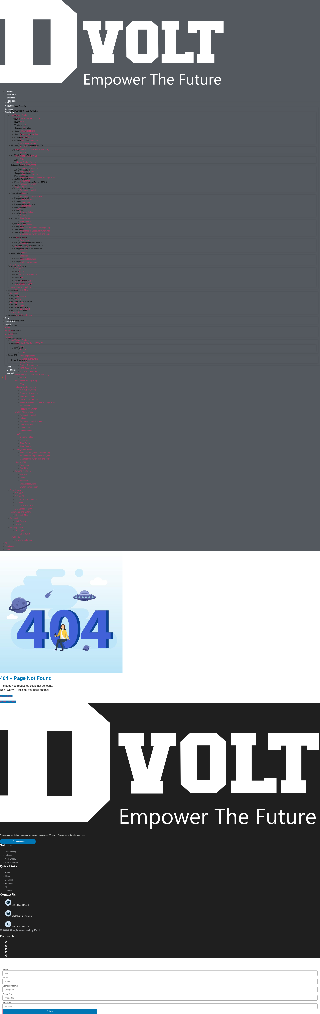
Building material (15, 338)
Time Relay (19, 229)
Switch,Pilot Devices (19, 193)
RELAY (14, 218)
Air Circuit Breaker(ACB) (26, 156)
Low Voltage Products (17, 106)
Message (6, 1002)
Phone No (7, 994)
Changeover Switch (23, 225)
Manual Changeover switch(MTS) (28, 242)
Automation (12, 325)
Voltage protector (27, 131)
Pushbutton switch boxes (31, 196)
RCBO (17, 122)
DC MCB (19, 268)
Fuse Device (16, 253)
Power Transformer (19, 360)
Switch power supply (29, 262)
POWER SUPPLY (18, 266)
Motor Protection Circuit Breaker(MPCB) (30, 182)
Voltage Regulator (28, 259)
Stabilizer (24, 256)
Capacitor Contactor (29, 168)
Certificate (11, 370)
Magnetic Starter (27, 171)
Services (11, 98)
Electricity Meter (17, 320)
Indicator (24, 193)
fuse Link (24, 243)
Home (9, 91)
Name (5, 969)
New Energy (15, 265)
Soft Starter (19, 185)
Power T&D (13, 355)
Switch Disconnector (29, 140)
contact (10, 373)
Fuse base (18, 258)
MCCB (23, 153)
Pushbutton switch (28, 190)
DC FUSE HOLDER (19, 307)
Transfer (23, 250)
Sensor (14, 333)
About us (11, 95)
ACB (16, 160)
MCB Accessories (28, 143)
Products (11, 101)
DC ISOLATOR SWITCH (21, 301)
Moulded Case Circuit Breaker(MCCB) (32, 150)
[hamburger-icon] (318, 91)
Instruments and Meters (20, 287)
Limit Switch (16, 330)
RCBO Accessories (28, 146)
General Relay (20, 223)
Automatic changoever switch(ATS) (35, 231)
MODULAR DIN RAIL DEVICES (24, 111)
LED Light (19, 306)
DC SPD (14, 304)
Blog (9, 367)
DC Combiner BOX (19, 310)
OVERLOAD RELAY (29, 175)
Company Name (10, 986)
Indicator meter (26, 206)
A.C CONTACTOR (28, 165)
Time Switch (19, 232)
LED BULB (18, 348)
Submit (50, 1011)
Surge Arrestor (26, 137)
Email (5, 978)
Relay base (19, 226)
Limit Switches (26, 200)
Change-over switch (29, 134)
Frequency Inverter (22, 188)
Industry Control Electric (25, 162)
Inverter (23, 253)
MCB (22, 121)
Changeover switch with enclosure (28, 248)
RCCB (23, 125)
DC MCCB (19, 271)
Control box (19, 210)
